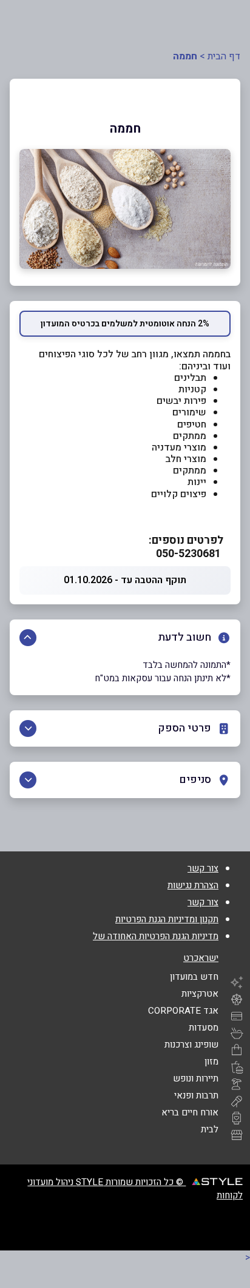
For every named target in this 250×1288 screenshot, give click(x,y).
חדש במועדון (194, 976)
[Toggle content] (27, 637)
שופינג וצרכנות (191, 1044)
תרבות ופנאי (196, 1095)
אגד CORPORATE (183, 1010)
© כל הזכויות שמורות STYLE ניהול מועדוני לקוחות (135, 1188)
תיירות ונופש (195, 1078)
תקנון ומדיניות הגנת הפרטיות (166, 919)
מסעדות (203, 1027)
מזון (211, 1061)
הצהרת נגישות (192, 885)
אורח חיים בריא (189, 1112)
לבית (209, 1129)
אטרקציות (199, 993)
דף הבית (224, 56)
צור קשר (202, 868)
